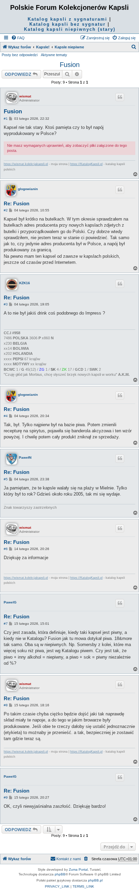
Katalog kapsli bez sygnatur (67, 24)
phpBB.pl (95, 880)
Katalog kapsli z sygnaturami (67, 19)
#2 (6, 210)
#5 (6, 479)
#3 (6, 304)
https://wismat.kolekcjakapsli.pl (26, 164)
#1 (6, 118)
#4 (6, 416)
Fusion (70, 64)
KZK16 (24, 283)
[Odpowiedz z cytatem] (119, 97)
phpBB (60, 874)
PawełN (25, 457)
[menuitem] (18, 38)
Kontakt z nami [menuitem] (68, 859)
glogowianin (28, 189)
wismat (25, 96)
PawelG (10, 602)
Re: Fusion (16, 203)
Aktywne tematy (54, 55)
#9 (6, 797)
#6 (6, 549)
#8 (6, 705)
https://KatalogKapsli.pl (86, 164)
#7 (6, 623)
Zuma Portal (78, 869)
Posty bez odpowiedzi (19, 55)
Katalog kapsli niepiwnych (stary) (69, 29)
